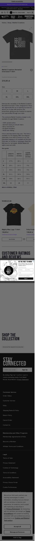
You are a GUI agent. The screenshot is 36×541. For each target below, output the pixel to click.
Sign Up (25, 278)
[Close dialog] (33, 261)
